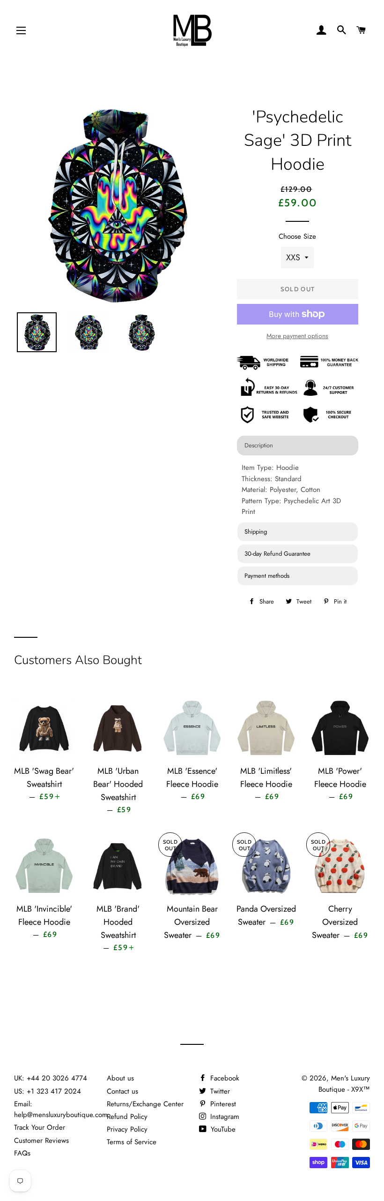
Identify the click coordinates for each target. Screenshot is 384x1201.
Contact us (122, 1091)
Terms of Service (131, 1142)
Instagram (223, 1116)
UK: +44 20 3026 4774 (50, 1078)
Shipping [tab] (255, 531)
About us (120, 1078)
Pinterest (222, 1104)
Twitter (219, 1091)
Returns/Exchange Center (145, 1104)
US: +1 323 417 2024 (47, 1091)
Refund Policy (127, 1116)
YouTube (222, 1129)
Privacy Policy (127, 1129)
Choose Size (297, 236)
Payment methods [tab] (266, 575)
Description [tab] (258, 445)
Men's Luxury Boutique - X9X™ (344, 1083)
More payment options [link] (297, 335)
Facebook (223, 1078)
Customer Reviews (41, 1140)
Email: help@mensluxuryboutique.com (61, 1109)
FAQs (22, 1153)
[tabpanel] (297, 490)
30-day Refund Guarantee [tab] (277, 553)
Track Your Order (39, 1127)
